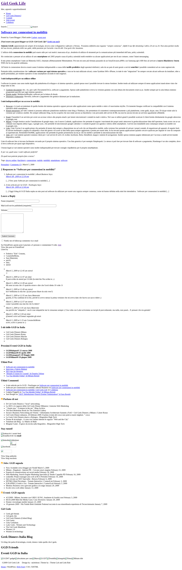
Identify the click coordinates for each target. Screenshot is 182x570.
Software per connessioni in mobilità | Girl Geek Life (26, 390)
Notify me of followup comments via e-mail (21, 241)
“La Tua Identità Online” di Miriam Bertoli (22, 376)
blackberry (21, 160)
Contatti (9, 18)
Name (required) (7, 201)
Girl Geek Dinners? (13, 16)
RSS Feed (21, 567)
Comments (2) (15, 165)
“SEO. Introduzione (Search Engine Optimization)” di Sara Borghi (44, 394)
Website (4, 210)
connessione (31, 160)
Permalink (5, 165)
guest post (42, 37)
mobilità (46, 160)
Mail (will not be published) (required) (16, 206)
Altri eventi (10, 20)
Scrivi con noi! (53, 42)
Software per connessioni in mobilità (24, 32)
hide (59, 245)
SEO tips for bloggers (14, 371)
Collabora (10, 22)
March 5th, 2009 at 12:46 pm (17, 187)
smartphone (55, 160)
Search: (4, 27)
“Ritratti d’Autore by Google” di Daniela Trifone (25, 374)
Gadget (34, 37)
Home (8, 13)
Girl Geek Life (13, 3)
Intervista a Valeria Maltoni (16, 369)
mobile (39, 160)
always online (11, 160)
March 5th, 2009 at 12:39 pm (17, 176)
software (64, 160)
